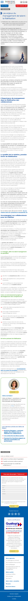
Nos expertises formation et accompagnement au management (13, 568)
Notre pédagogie (10, 564)
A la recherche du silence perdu (14, 435)
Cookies (14, 598)
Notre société (9, 572)
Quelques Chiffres (10, 574)
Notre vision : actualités (12, 581)
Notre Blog (4, 5)
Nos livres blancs (10, 586)
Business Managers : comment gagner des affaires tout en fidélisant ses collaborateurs (13, 432)
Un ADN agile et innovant (12, 560)
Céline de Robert (7, 396)
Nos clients (8, 578)
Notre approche (10, 558)
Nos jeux (8, 583)
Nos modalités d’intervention (13, 562)
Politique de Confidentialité (14, 596)
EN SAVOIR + (13, 392)
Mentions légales (14, 593)
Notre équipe (9, 576)
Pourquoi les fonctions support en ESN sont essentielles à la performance (14, 439)
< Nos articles (5, 9)
